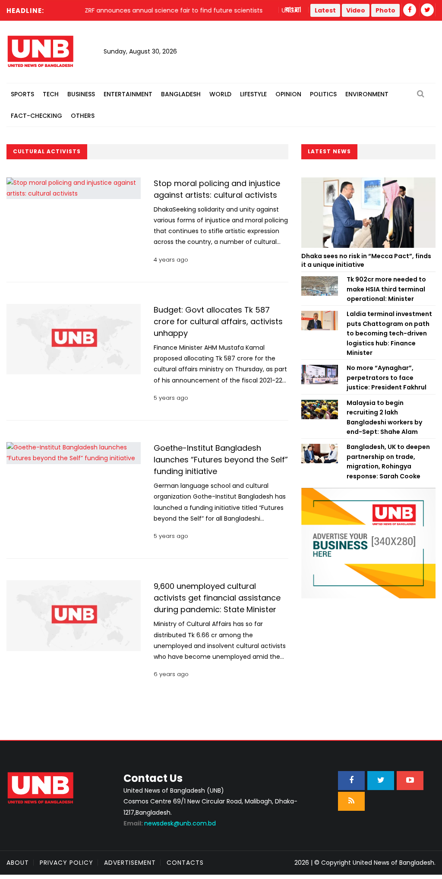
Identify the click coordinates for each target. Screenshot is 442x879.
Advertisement (130, 862)
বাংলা (293, 10)
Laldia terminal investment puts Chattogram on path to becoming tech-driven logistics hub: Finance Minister (389, 333)
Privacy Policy (66, 862)
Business (81, 94)
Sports (22, 94)
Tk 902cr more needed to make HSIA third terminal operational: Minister (386, 289)
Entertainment (128, 94)
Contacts (185, 862)
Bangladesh (181, 94)
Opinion (288, 94)
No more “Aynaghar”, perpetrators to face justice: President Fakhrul (386, 378)
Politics (323, 94)
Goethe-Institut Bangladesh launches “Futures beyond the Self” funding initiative (221, 460)
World (220, 94)
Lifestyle (253, 94)
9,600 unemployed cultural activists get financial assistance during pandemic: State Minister (217, 598)
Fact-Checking (36, 115)
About (17, 862)
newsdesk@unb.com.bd (169, 823)
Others (83, 115)
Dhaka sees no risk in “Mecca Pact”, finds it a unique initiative (366, 260)
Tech (51, 94)
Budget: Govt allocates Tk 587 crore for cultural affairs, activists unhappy (218, 321)
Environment (366, 94)
